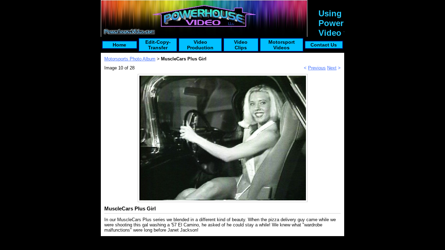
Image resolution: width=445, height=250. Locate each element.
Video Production (200, 44)
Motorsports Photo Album (129, 58)
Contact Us (323, 45)
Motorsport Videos (281, 44)
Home (119, 45)
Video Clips (241, 44)
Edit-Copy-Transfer (158, 44)
